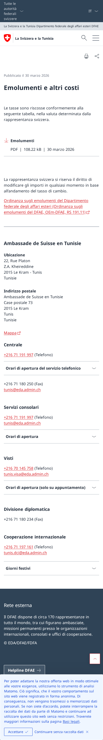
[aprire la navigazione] (96, 38)
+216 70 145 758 (18, 468)
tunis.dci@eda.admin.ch (25, 552)
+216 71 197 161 (18, 547)
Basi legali (71, 721)
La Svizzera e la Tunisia (34, 38)
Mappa (10, 332)
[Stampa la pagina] (86, 56)
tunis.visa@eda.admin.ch (26, 474)
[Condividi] (97, 56)
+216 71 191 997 (18, 354)
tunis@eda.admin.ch (22, 389)
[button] (95, 658)
